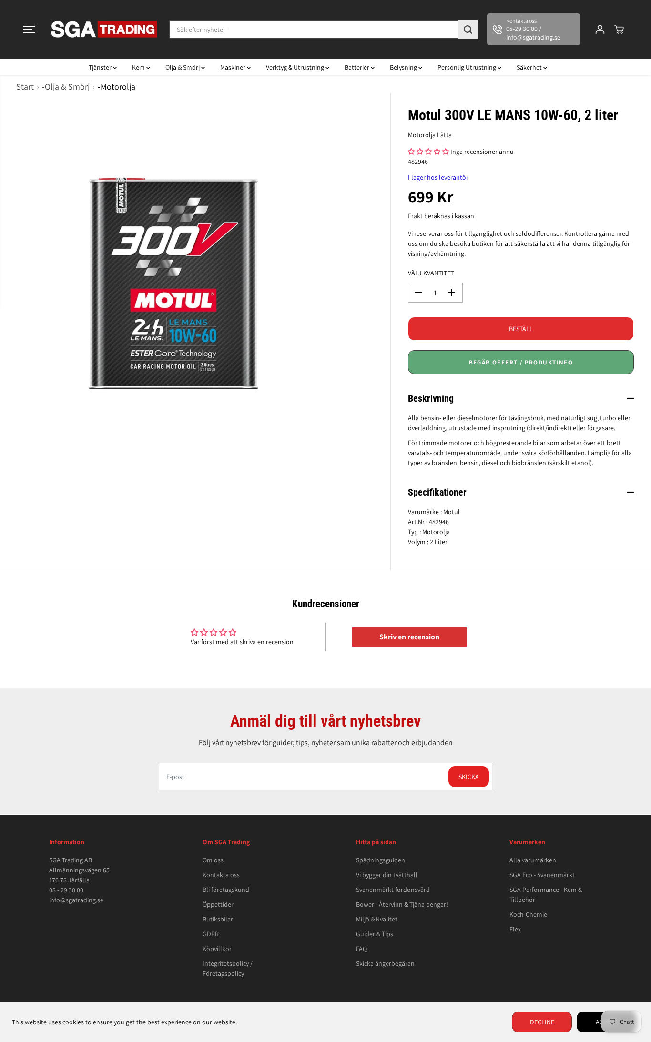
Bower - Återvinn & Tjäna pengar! (402, 904)
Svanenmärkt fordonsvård (393, 889)
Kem (139, 67)
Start (25, 86)
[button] (29, 29)
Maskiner (233, 67)
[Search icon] (468, 29)
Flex (515, 929)
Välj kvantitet (431, 273)
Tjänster (101, 67)
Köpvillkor (217, 948)
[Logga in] (600, 29)
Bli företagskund (226, 889)
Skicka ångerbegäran (385, 963)
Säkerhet (530, 67)
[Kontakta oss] (533, 29)
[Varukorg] (619, 29)
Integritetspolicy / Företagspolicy (228, 968)
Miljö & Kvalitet (376, 919)
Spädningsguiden (380, 860)
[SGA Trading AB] (104, 29)
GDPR (211, 934)
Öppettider (218, 904)
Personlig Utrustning (467, 67)
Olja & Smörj (183, 67)
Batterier (358, 67)
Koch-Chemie (528, 914)
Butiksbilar (218, 919)
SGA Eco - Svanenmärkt (542, 874)
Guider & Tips (374, 934)
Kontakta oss (221, 874)
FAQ (361, 948)
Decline (542, 1022)
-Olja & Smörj (66, 86)
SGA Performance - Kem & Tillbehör (545, 894)
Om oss (213, 860)
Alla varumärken (532, 860)
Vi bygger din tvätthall (386, 874)
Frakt (415, 216)
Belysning (404, 67)
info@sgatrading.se (76, 900)
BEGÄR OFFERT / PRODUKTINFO (521, 362)
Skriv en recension (409, 637)
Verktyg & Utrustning (296, 67)
